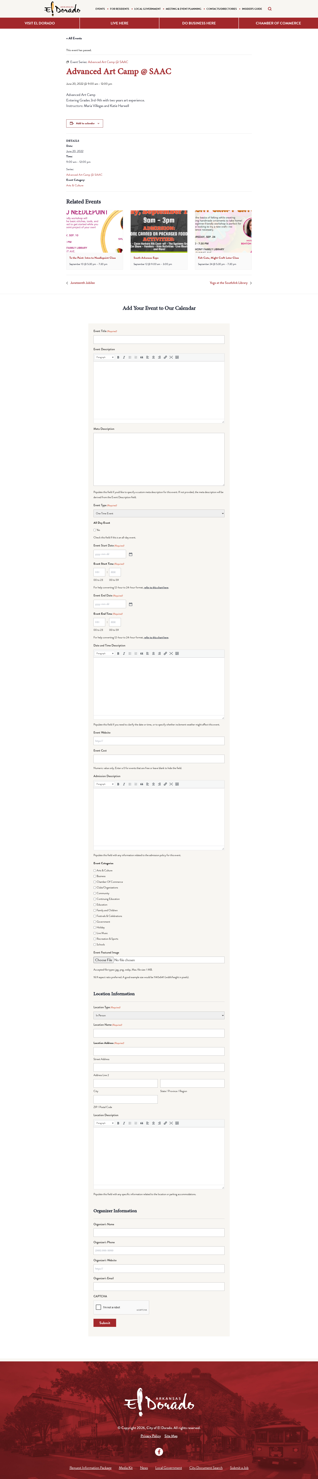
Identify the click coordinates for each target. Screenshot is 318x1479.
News (144, 1467)
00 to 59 (114, 580)
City (95, 1091)
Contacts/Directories (221, 9)
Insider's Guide (252, 9)
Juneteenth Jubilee (82, 282)
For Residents (119, 9)
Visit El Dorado (40, 23)
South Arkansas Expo (146, 258)
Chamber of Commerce (278, 23)
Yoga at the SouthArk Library (229, 282)
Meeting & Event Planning (183, 9)
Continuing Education (108, 899)
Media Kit (126, 1467)
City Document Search (206, 1467)
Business (101, 876)
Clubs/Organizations (107, 887)
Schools (101, 944)
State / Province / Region (173, 1091)
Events (100, 9)
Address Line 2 (101, 1075)
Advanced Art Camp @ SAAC (84, 175)
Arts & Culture (74, 185)
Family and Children (107, 910)
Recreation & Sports (107, 939)
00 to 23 (98, 580)
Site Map (171, 1436)
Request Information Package (91, 1467)
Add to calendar (85, 123)
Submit (104, 1323)
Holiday (101, 927)
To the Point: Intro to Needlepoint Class (92, 258)
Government (103, 922)
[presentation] (94, 231)
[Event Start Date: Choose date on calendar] (130, 554)
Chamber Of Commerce (110, 882)
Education (102, 905)
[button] (105, 357)
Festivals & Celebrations (109, 916)
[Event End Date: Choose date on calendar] (130, 604)
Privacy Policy (151, 1436)
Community (103, 893)
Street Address (101, 1059)
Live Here (119, 23)
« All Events (74, 38)
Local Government (147, 9)
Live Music (102, 933)
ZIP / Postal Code (102, 1107)
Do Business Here (199, 23)
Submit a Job (239, 1467)
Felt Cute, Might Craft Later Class (218, 258)
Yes (98, 530)
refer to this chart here (156, 587)
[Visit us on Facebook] (159, 1451)
